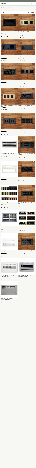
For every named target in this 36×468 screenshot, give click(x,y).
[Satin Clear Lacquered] (4, 36)
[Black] (1, 36)
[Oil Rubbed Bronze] (25, 37)
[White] (3, 36)
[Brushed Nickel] (23, 37)
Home (2, 6)
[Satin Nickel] (7, 134)
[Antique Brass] (19, 37)
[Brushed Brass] (6, 36)
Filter (3, 12)
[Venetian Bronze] (23, 86)
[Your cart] (32, 3)
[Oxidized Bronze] (7, 36)
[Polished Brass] (7, 111)
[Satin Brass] (6, 134)
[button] (32, 12)
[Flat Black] (4, 207)
